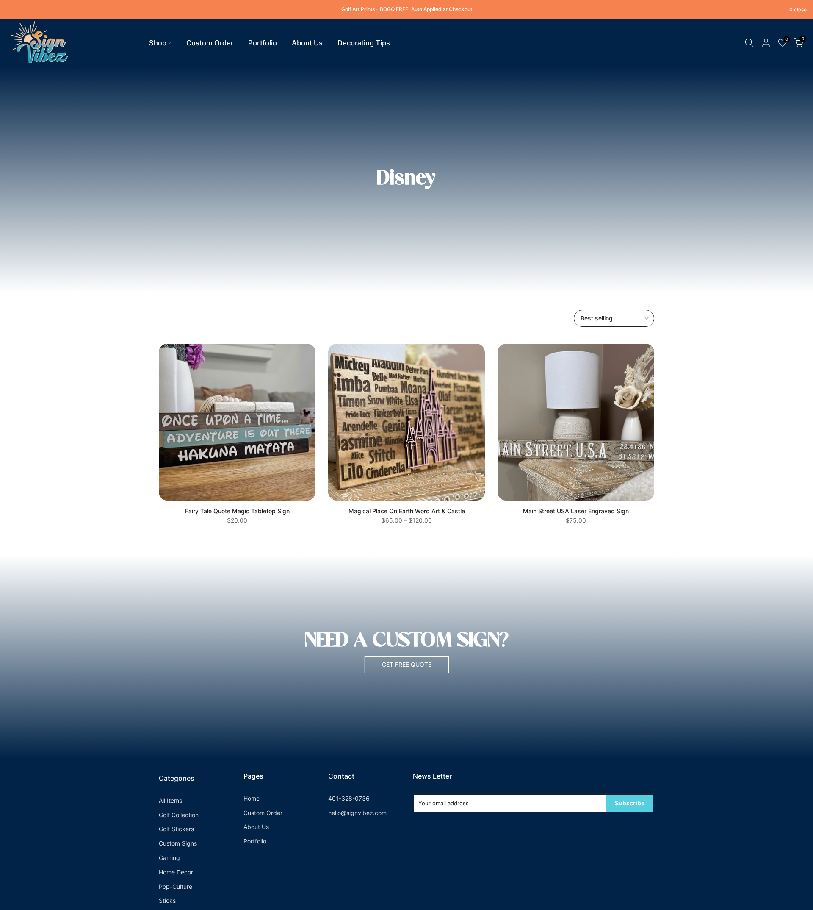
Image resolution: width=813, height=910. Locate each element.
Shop (157, 43)
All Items (170, 800)
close (17, 9)
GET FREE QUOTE (406, 664)
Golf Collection (179, 814)
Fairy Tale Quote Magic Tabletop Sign (237, 511)
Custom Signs (178, 843)
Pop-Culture (175, 886)
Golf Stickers (176, 828)
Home (251, 798)
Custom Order (209, 43)
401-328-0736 (349, 798)
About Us (307, 43)
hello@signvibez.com (357, 812)
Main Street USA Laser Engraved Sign (576, 511)
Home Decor (176, 872)
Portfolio (262, 43)
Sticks (167, 900)
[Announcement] (406, 9)
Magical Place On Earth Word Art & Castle (406, 511)
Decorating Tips (363, 43)
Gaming (169, 857)
